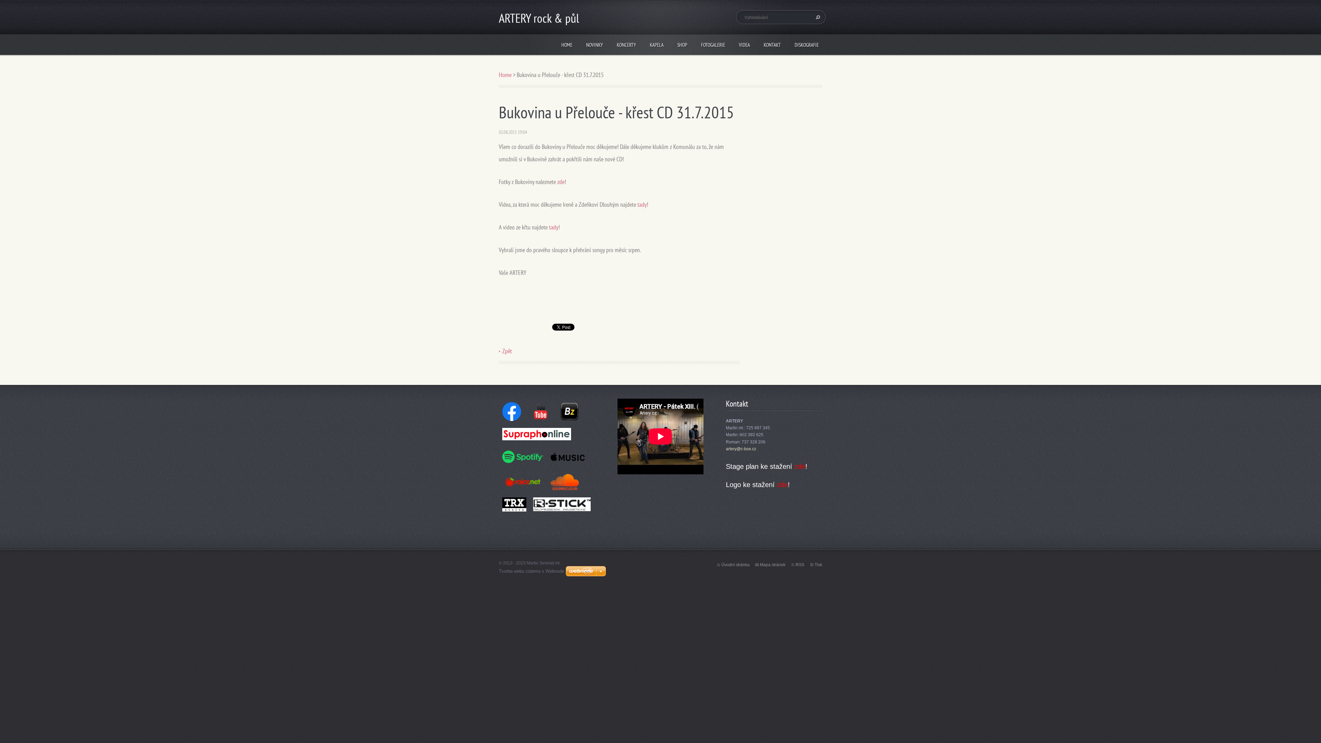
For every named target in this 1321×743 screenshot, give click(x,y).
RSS (800, 564)
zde (561, 182)
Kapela (657, 45)
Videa (744, 45)
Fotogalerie (713, 45)
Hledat (817, 17)
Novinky (594, 45)
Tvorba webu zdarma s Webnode (531, 571)
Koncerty (626, 45)
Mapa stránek (772, 564)
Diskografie (807, 45)
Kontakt (772, 45)
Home (566, 45)
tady (642, 204)
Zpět (507, 351)
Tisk (818, 564)
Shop (682, 45)
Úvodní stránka (735, 564)
